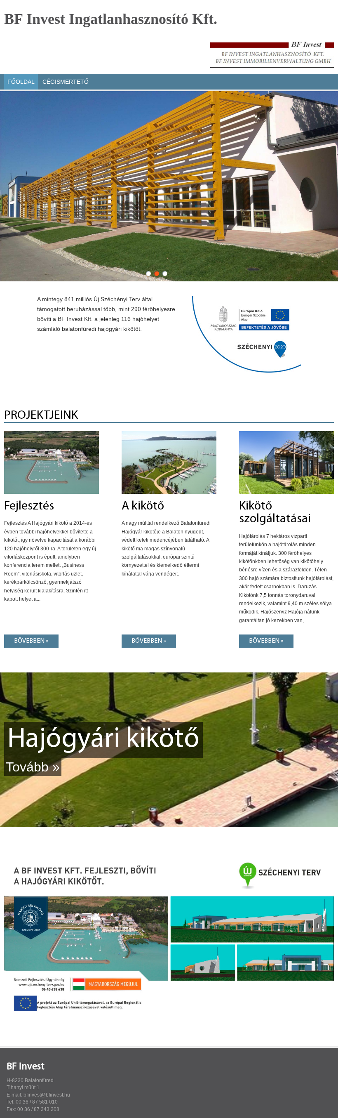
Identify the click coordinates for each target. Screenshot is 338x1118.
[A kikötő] (169, 433)
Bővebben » (31, 641)
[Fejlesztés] (51, 433)
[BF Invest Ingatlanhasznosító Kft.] (272, 53)
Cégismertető (65, 81)
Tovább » (33, 766)
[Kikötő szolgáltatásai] (286, 433)
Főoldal (21, 81)
